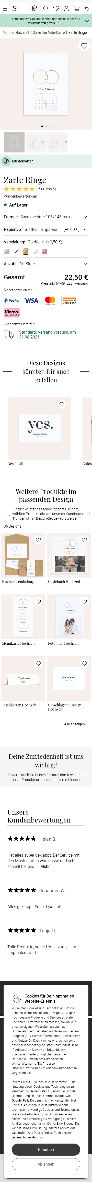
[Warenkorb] (76, 8)
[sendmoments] (14, 8)
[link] (39, 428)
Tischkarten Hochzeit (19, 705)
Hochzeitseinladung (18, 582)
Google (16, 1100)
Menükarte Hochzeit (18, 643)
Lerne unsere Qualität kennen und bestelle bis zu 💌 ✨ (46, 21)
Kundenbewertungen (20, 196)
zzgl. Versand (77, 283)
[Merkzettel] (56, 8)
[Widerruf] (86, 8)
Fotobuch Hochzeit (63, 643)
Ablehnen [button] (46, 1164)
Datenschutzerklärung (27, 1137)
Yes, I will (16, 463)
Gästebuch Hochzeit (64, 582)
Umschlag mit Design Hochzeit (64, 707)
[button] (66, 8)
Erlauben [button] (46, 1149)
